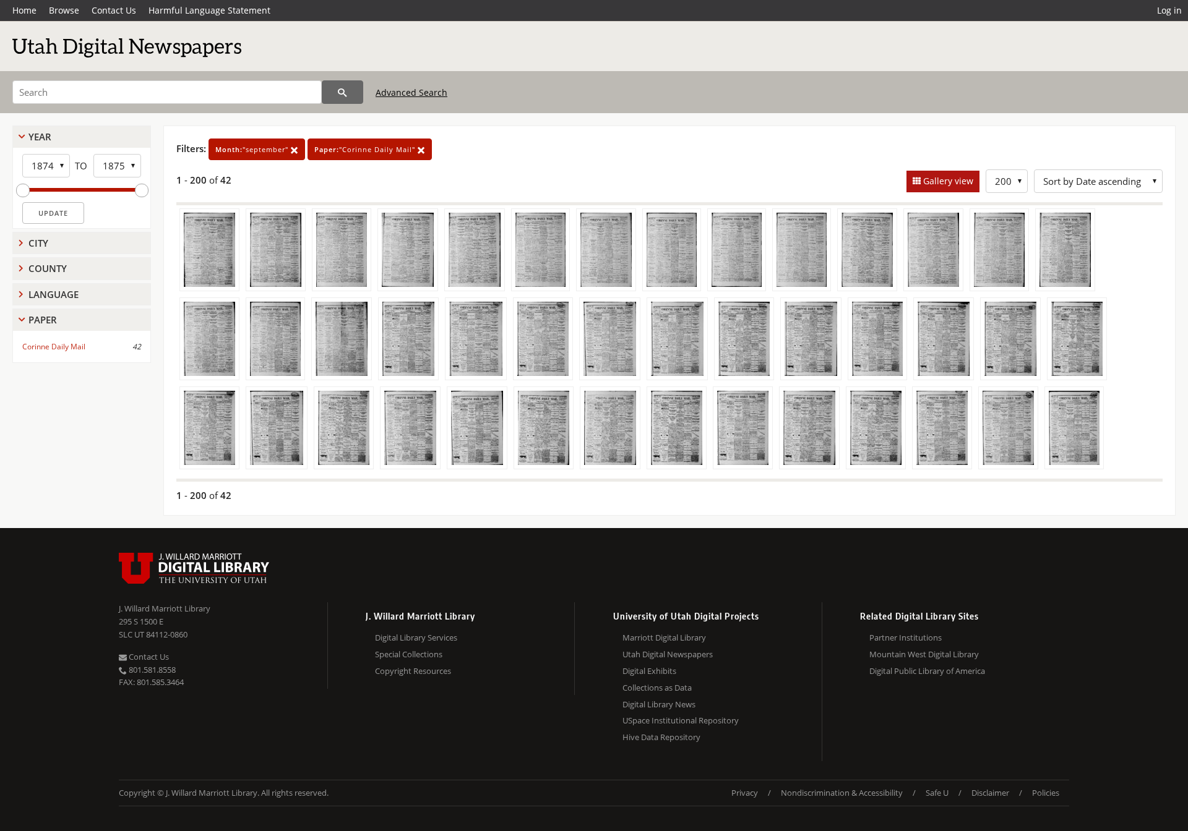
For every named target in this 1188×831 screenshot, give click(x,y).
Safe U (937, 792)
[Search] (342, 92)
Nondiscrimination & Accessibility (842, 792)
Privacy (744, 792)
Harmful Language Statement (209, 10)
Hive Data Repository (661, 737)
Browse (64, 10)
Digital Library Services (416, 637)
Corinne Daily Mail (53, 346)
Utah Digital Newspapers (667, 654)
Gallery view (947, 181)
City (38, 243)
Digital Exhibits (649, 670)
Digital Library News (658, 704)
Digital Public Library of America (927, 670)
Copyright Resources (413, 670)
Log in (1169, 10)
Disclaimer (990, 792)
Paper (42, 319)
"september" (253, 149)
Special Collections (408, 654)
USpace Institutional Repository (680, 720)
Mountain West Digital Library (924, 654)
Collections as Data (657, 687)
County (47, 268)
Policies (1045, 792)
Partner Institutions (905, 637)
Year (39, 136)
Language (53, 294)
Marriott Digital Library (664, 637)
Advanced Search (411, 92)
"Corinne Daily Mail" (366, 149)
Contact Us (114, 10)
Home (24, 10)
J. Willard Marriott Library (164, 608)
